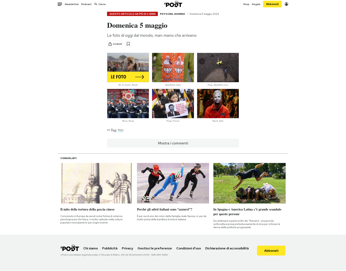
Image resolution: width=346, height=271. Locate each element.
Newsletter (72, 4)
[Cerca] (95, 4)
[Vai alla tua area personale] (286, 4)
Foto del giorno (172, 13)
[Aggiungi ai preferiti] (128, 44)
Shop (246, 4)
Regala (256, 4)
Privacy (127, 248)
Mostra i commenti (173, 143)
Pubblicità (109, 248)
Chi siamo (90, 248)
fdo (120, 130)
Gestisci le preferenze (154, 248)
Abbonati (272, 4)
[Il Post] (173, 4)
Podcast (86, 4)
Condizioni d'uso (188, 248)
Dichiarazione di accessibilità (227, 248)
